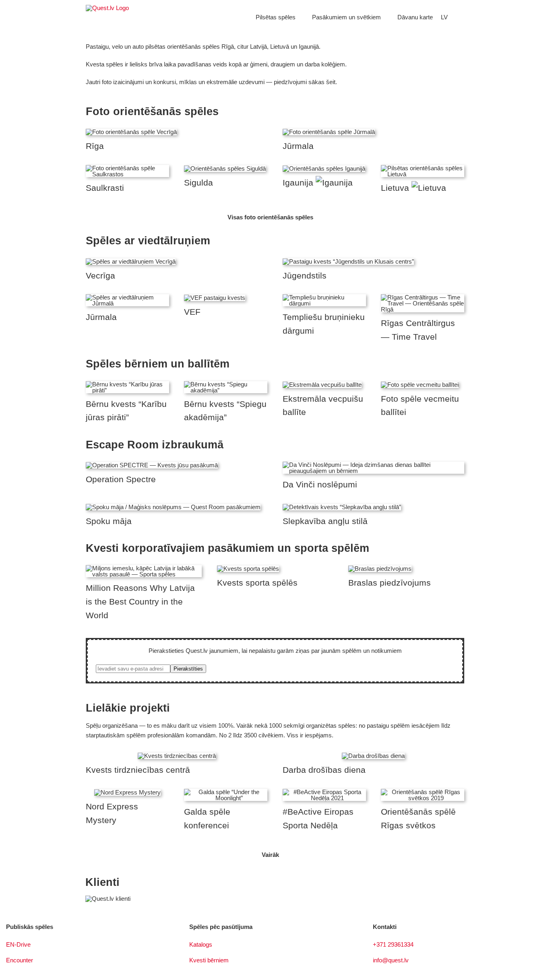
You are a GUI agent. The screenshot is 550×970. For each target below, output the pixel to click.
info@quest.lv (391, 960)
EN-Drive (18, 944)
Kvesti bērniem (209, 960)
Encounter (19, 960)
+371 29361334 (393, 944)
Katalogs (200, 944)
